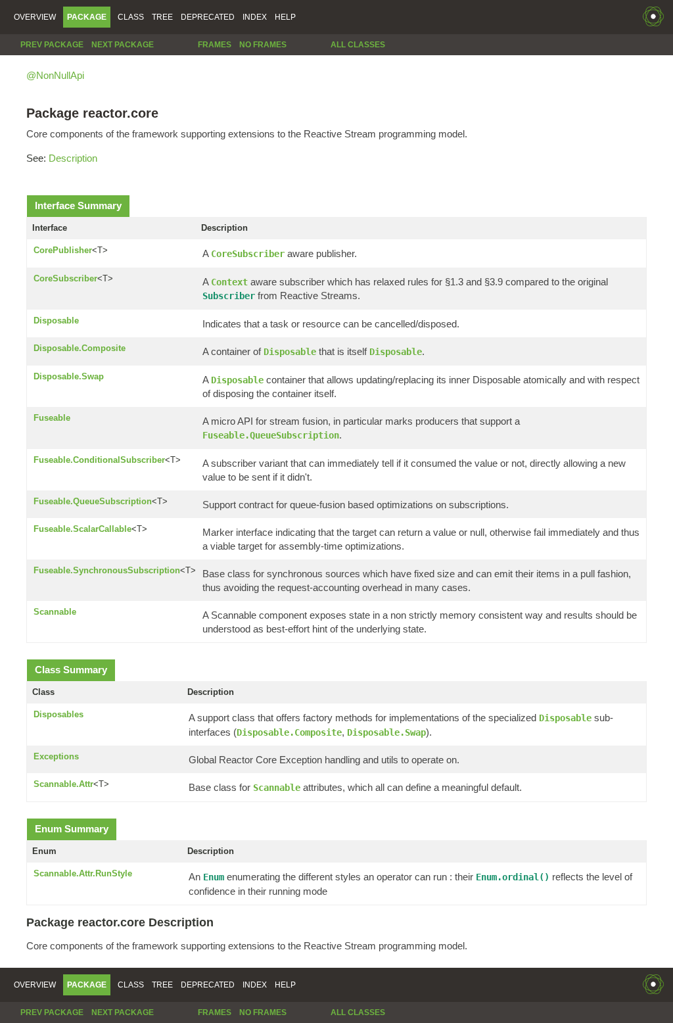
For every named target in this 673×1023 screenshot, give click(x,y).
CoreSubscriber (65, 278)
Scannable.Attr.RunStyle (83, 873)
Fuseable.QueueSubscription (93, 501)
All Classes (358, 44)
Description (73, 158)
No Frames (263, 44)
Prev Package (51, 44)
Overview (35, 17)
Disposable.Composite (80, 348)
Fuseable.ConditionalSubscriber (99, 460)
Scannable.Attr (63, 784)
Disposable (56, 320)
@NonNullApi (55, 75)
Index (255, 17)
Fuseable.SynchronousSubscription (107, 570)
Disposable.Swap (69, 376)
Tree (162, 17)
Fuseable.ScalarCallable (82, 529)
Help (285, 17)
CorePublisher (63, 250)
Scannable (55, 612)
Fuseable (52, 418)
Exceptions (56, 756)
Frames (214, 44)
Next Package (122, 44)
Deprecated (208, 17)
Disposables (58, 714)
